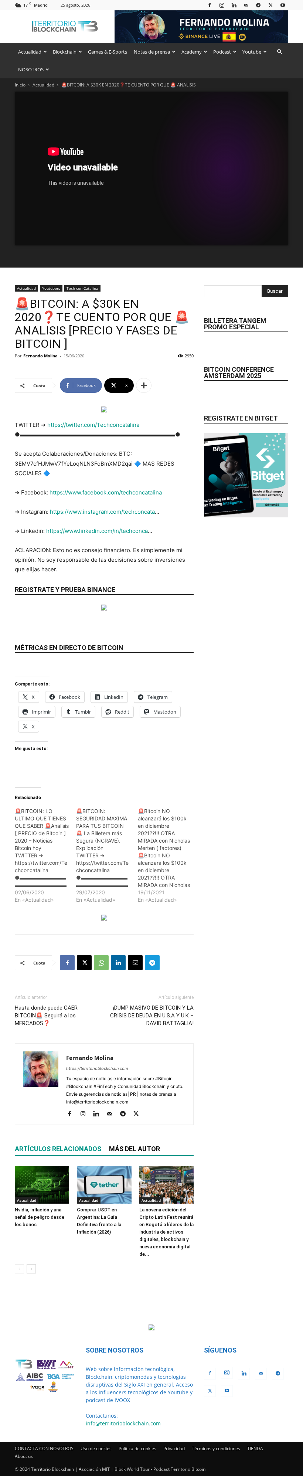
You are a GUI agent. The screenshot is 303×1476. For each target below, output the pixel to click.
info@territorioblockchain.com (123, 1423)
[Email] (135, 962)
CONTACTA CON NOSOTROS (44, 1448)
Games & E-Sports (107, 51)
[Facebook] (209, 5)
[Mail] (246, 5)
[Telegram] (258, 5)
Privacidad (174, 1448)
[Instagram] (221, 5)
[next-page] (31, 1268)
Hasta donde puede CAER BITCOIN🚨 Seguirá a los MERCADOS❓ (46, 1015)
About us (24, 1456)
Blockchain (64, 51)
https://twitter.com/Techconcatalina (93, 424)
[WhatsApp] (101, 962)
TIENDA (255, 1448)
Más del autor (134, 1149)
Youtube (251, 51)
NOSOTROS (31, 69)
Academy (191, 51)
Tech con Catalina (82, 288)
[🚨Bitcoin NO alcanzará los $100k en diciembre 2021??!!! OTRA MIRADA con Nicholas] (168, 855)
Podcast (222, 51)
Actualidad (29, 51)
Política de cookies (137, 1448)
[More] (144, 385)
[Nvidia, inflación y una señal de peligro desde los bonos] (42, 1184)
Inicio (20, 85)
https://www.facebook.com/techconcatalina (106, 492)
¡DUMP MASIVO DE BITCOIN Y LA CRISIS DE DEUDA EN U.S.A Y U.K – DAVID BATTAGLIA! (152, 1015)
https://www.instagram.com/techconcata (102, 511)
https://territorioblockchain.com (97, 1068)
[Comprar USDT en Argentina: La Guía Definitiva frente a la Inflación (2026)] (104, 1184)
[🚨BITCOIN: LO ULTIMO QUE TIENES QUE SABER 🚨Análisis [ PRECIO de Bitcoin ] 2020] (45, 855)
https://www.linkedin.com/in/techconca (97, 530)
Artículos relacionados (58, 1149)
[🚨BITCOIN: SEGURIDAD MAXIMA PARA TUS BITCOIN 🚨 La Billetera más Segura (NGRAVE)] (106, 855)
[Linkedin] (233, 5)
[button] (279, 51)
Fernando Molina (40, 355)
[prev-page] (19, 1268)
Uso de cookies (96, 1448)
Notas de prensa (152, 51)
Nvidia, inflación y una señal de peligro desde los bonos (39, 1217)
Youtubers (51, 288)
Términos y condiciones (216, 1448)
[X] (270, 5)
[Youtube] (282, 5)
